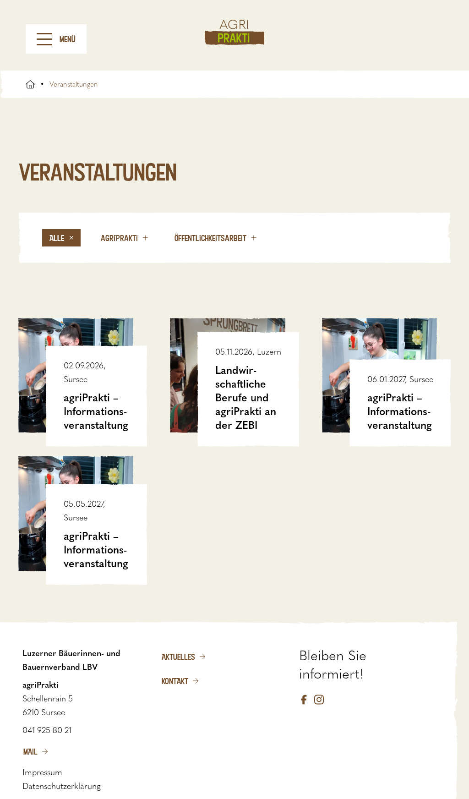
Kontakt (175, 681)
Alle (56, 238)
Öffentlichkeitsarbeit (210, 238)
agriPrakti (119, 238)
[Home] (234, 32)
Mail (30, 751)
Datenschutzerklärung (61, 786)
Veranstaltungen (73, 84)
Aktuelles (178, 656)
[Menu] (44, 39)
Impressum (42, 772)
